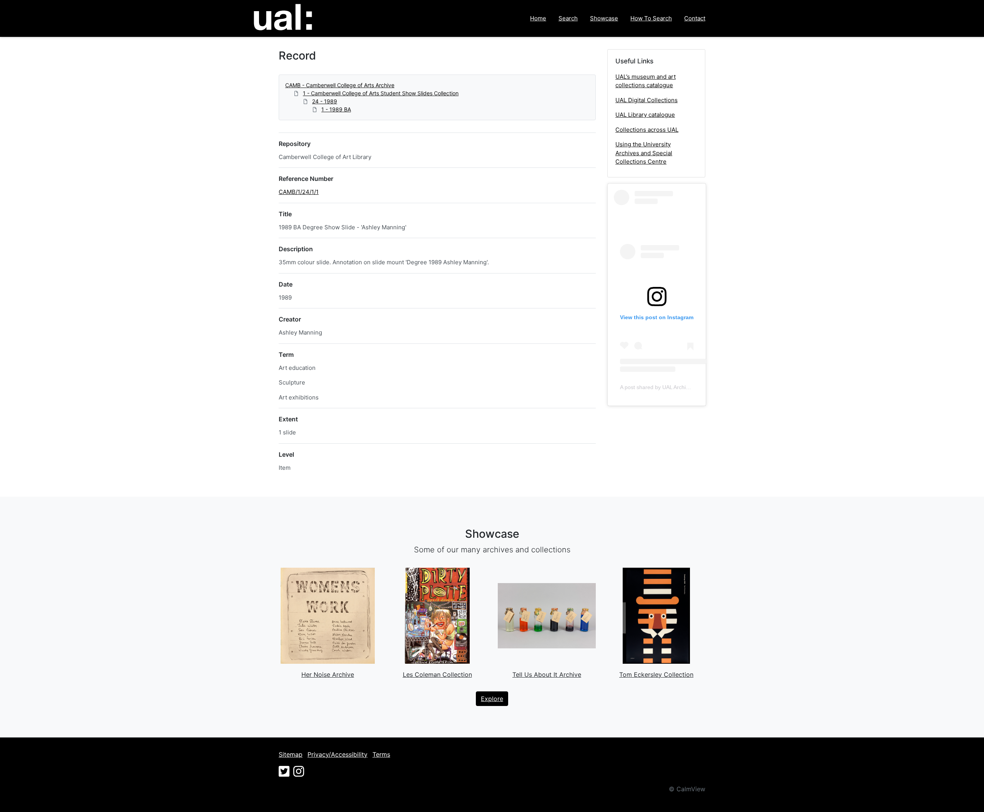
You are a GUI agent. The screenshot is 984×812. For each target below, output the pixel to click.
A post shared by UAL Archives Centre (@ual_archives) (687, 387)
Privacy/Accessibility (337, 754)
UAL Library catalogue (645, 114)
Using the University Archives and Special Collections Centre (643, 153)
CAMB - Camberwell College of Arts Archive (339, 85)
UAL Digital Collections (646, 100)
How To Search (651, 18)
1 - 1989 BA (336, 109)
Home (538, 18)
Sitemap (291, 754)
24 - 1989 (324, 101)
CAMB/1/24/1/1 (299, 192)
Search (568, 18)
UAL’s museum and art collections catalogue (645, 81)
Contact (694, 18)
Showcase (604, 18)
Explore (492, 699)
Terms (381, 754)
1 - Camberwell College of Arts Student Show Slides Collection (381, 93)
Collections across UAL (646, 129)
